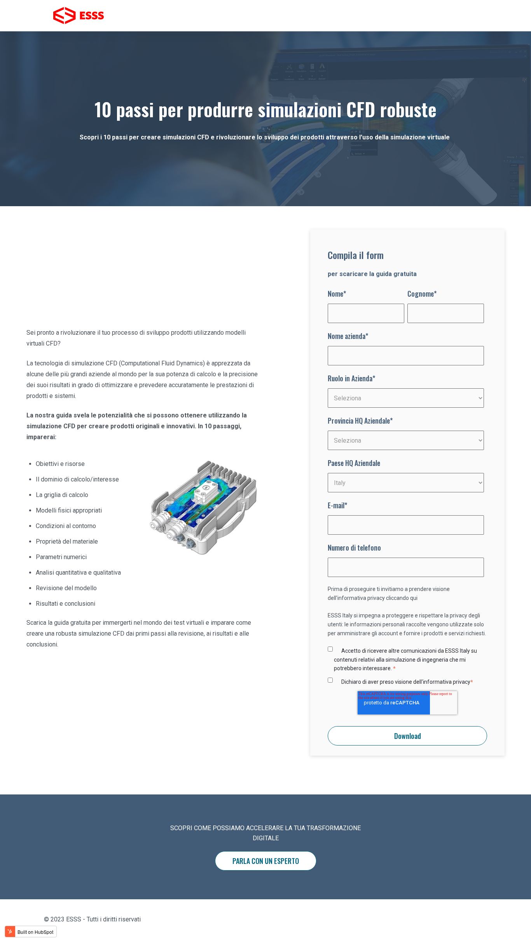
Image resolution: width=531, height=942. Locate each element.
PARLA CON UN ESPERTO (265, 861)
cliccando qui (401, 598)
